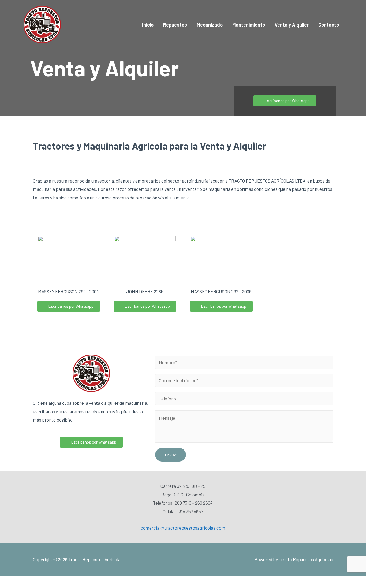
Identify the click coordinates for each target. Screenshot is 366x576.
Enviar (170, 454)
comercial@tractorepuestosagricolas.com (183, 527)
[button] (284, 100)
